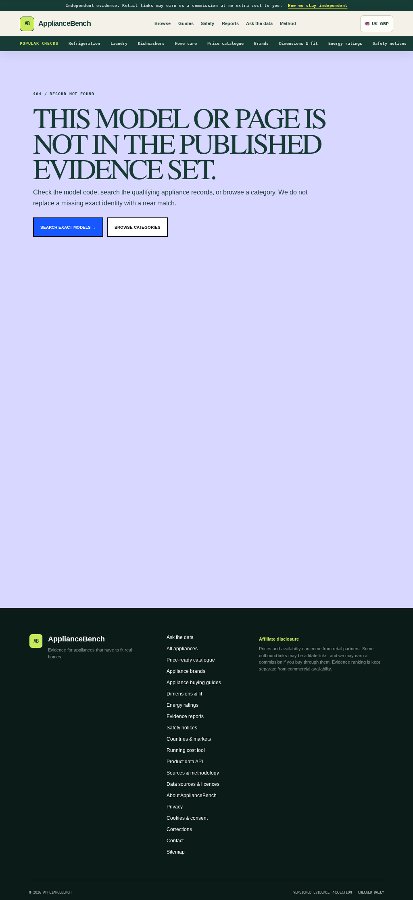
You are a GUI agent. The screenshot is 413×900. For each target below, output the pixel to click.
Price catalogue (225, 43)
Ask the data (259, 23)
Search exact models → (68, 227)
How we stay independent (317, 5)
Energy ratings (345, 43)
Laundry (119, 43)
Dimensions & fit (298, 43)
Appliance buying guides (194, 682)
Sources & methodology (193, 773)
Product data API (185, 761)
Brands (261, 43)
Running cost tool (186, 750)
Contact (175, 841)
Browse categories (138, 227)
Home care (186, 43)
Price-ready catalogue (191, 660)
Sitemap (176, 852)
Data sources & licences (193, 784)
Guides (186, 23)
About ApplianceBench (192, 795)
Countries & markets (189, 739)
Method (288, 23)
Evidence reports (185, 716)
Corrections (179, 829)
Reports (230, 23)
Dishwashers (151, 43)
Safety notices (390, 43)
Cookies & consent (187, 818)
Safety (207, 23)
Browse (162, 23)
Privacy (175, 807)
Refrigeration (84, 43)
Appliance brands (186, 671)
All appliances (182, 649)
